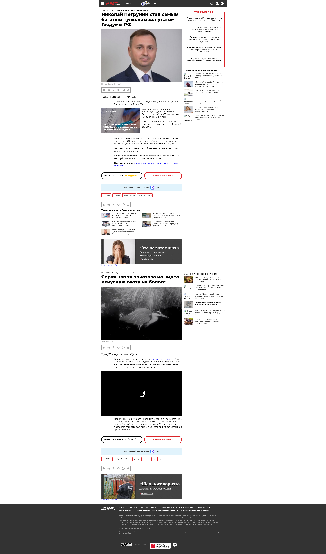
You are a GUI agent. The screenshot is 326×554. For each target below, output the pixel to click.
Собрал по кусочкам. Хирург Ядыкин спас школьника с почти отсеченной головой (209, 118)
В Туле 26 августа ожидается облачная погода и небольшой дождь (204, 60)
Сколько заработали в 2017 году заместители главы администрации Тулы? (125, 224)
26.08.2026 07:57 (107, 273)
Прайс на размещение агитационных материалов (157, 510)
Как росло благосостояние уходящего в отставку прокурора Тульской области (166, 224)
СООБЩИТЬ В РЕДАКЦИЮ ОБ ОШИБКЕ (195, 510)
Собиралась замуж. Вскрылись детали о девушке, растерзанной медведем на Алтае (208, 101)
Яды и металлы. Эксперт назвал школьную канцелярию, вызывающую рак (207, 109)
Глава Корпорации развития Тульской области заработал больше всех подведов (123, 232)
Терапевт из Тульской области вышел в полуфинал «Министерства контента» (204, 49)
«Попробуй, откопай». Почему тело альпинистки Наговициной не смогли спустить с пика (209, 84)
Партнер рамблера (141, 544)
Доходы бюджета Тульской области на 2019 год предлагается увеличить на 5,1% (166, 216)
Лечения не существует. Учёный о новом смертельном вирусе (208, 303)
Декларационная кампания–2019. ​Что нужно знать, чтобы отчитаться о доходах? (125, 216)
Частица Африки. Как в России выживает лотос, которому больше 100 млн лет (209, 296)
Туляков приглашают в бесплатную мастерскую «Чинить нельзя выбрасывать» (204, 29)
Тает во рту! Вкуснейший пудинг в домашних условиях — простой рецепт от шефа (208, 321)
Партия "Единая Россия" (111, 84)
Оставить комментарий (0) (163, 176)
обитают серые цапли (162, 359)
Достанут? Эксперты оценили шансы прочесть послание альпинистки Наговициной (209, 288)
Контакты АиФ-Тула (126, 510)
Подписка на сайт (203, 508)
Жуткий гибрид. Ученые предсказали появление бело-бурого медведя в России (210, 313)
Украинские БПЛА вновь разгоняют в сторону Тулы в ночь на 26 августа (204, 19)
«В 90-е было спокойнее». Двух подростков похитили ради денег (208, 91)
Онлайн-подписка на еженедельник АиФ (176, 508)
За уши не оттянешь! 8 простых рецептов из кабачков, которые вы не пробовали (210, 279)
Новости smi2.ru (109, 265)
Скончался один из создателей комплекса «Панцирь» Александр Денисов (204, 39)
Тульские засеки (107, 341)
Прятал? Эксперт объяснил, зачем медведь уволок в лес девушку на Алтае (208, 76)
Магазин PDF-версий (149, 508)
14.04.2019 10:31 (107, 10)
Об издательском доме (128, 508)
